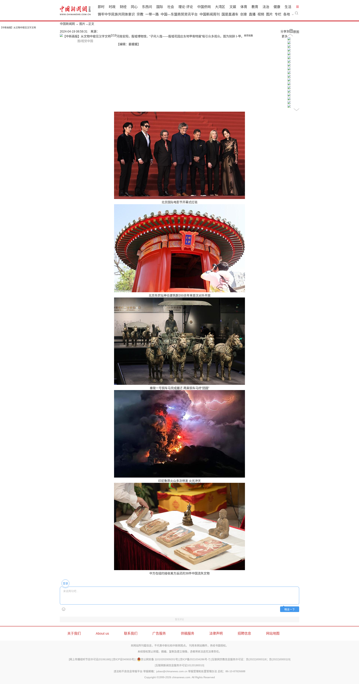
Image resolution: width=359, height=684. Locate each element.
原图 (296, 31)
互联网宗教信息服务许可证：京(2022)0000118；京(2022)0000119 (251, 659)
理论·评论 (185, 7)
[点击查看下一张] (85, 36)
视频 (260, 14)
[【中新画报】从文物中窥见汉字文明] (289, 39)
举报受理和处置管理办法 (202, 671)
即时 (101, 7)
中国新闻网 (67, 23)
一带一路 (152, 14)
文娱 (232, 7)
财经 (123, 7)
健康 (277, 7)
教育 (254, 7)
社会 (170, 7)
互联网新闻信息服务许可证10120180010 (179, 665)
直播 (252, 14)
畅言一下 (289, 609)
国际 (159, 7)
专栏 (278, 14)
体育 (243, 7)
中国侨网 (204, 7)
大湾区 (220, 7)
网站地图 (273, 633)
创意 (243, 14)
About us (102, 633)
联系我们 (130, 633)
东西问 (147, 7)
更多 (285, 36)
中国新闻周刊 (210, 14)
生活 (288, 7)
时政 (112, 7)
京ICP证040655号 (123, 659)
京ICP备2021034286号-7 (195, 659)
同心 (134, 7)
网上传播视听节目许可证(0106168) (90, 659)
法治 (266, 7)
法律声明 (216, 633)
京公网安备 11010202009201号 (159, 659)
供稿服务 (187, 633)
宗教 (140, 14)
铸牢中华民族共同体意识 (116, 14)
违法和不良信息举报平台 (128, 671)
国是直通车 (230, 14)
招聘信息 (244, 633)
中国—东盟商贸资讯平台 (179, 14)
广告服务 (159, 633)
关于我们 (74, 633)
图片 (269, 14)
